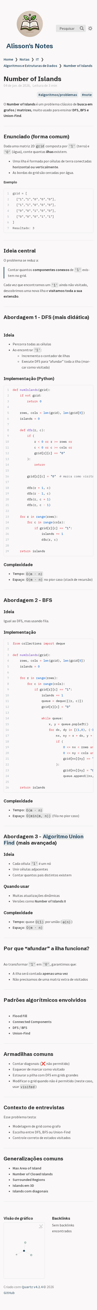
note (88, 94)
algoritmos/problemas (58, 94)
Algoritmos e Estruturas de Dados (30, 65)
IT (37, 59)
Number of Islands (78, 65)
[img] (82, 28)
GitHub (9, 1292)
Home (8, 59)
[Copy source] (88, 193)
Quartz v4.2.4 (32, 1287)
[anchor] (73, 136)
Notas (24, 59)
